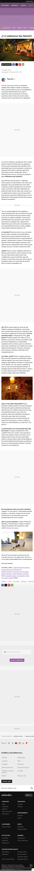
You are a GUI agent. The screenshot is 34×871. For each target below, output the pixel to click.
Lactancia (5, 761)
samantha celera (10, 576)
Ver (17, 660)
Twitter (16, 64)
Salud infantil (21, 757)
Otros (10, 581)
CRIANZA (23, 5)
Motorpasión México (23, 859)
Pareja (25, 581)
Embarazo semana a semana (8, 771)
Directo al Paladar (6, 826)
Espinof (19, 818)
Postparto (5, 764)
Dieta (14, 27)
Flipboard (20, 64)
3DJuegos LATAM (22, 851)
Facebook (13, 64)
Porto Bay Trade (6, 578)
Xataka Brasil (5, 854)
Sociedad (20, 771)
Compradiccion (5, 843)
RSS (23, 743)
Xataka (3, 804)
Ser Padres (16, 581)
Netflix (19, 27)
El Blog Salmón (21, 838)
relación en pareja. (13, 528)
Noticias (4, 757)
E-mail (23, 64)
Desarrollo (21, 764)
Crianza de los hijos (23, 767)
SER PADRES (5, 5)
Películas (31, 27)
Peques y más (22, 776)
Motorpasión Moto (22, 829)
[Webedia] (30, 1)
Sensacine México (22, 854)
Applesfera (4, 809)
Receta (25, 27)
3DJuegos (20, 804)
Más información (19, 869)
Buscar (31, 788)
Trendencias (5, 838)
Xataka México (5, 851)
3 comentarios (7, 64)
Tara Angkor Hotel (23, 576)
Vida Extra (20, 806)
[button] (11, 79)
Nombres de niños (18, 736)
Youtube (16, 743)
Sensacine (20, 815)
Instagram (19, 743)
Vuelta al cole (6, 27)
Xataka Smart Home (7, 811)
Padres (4, 776)
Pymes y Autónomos (23, 840)
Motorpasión (21, 826)
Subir (27, 795)
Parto (19, 761)
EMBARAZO (14, 5)
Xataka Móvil (5, 806)
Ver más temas (6, 781)
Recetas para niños (7, 767)
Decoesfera (5, 840)
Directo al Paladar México (8, 859)
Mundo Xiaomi (5, 814)
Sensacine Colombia (23, 856)
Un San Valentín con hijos (20, 574)
